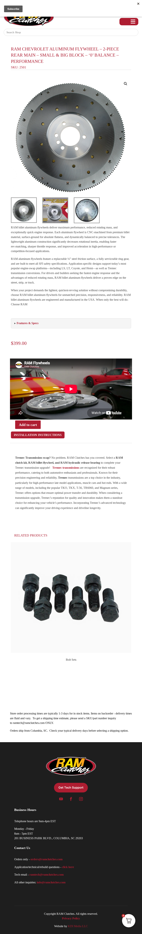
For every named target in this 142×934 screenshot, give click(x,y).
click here (68, 867)
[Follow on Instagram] (81, 799)
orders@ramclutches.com (46, 859)
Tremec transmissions (65, 467)
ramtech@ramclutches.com (29, 722)
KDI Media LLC (78, 926)
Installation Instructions (38, 435)
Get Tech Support (70, 787)
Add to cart (28, 425)
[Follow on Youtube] (61, 799)
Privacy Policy (71, 918)
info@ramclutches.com (51, 882)
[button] (125, 83)
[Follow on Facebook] (71, 799)
